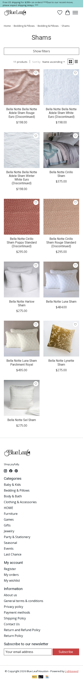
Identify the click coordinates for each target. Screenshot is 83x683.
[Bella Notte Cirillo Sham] (61, 150)
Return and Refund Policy (22, 630)
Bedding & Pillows (24, 26)
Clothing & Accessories (20, 502)
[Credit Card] (47, 677)
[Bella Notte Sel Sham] (22, 398)
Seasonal (10, 543)
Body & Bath (13, 496)
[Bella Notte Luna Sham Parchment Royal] (22, 339)
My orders (11, 575)
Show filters (41, 51)
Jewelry (9, 531)
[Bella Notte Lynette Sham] (61, 339)
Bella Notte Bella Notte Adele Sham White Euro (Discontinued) (61, 112)
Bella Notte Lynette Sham (61, 362)
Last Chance (12, 554)
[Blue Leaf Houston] (15, 13)
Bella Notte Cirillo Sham (61, 174)
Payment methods (17, 612)
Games (9, 519)
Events (9, 548)
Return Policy (13, 636)
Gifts (7, 525)
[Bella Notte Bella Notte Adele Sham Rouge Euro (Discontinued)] (22, 87)
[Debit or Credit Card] (40, 677)
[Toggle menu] (75, 12)
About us (10, 595)
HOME (8, 508)
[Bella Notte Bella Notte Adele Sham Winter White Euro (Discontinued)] (22, 150)
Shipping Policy (15, 618)
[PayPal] (34, 677)
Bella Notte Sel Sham (21, 420)
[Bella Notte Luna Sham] (61, 279)
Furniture (11, 514)
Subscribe (66, 652)
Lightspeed (71, 671)
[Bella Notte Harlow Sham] (22, 279)
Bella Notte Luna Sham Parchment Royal (21, 362)
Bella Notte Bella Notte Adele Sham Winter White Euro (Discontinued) (21, 177)
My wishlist (12, 580)
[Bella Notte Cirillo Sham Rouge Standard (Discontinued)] (61, 217)
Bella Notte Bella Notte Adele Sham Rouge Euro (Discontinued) (21, 112)
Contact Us (12, 624)
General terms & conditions (23, 601)
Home (7, 26)
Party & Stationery (17, 537)
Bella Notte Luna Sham (61, 301)
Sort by (36, 62)
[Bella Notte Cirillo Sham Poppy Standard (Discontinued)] (22, 217)
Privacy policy (13, 607)
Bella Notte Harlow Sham (21, 303)
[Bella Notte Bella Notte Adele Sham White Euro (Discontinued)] (61, 87)
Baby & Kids (12, 484)
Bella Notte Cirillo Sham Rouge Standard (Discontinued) (61, 242)
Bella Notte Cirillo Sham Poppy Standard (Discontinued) (22, 242)
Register (10, 569)
